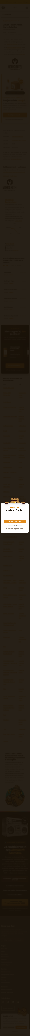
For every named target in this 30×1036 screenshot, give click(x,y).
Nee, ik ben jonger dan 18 (15, 525)
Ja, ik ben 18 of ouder (15, 521)
